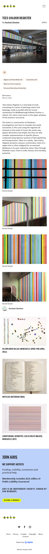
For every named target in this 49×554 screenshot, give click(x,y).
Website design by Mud (24, 549)
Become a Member (11, 500)
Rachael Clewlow (12, 23)
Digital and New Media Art (13, 80)
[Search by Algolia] (24, 542)
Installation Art (31, 80)
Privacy (15, 534)
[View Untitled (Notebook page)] (24, 379)
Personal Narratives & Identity (15, 88)
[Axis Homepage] (9, 6)
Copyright (32, 534)
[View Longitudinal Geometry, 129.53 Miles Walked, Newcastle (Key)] (24, 422)
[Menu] (44, 6)
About (40, 534)
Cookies (24, 534)
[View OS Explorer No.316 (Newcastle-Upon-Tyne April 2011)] (24, 335)
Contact (26, 537)
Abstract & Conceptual (12, 84)
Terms (8, 534)
